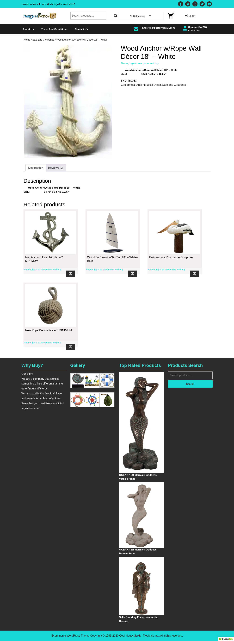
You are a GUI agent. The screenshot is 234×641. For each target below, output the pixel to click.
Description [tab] (35, 167)
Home (26, 39)
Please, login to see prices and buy (140, 63)
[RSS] (195, 4)
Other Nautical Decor (148, 84)
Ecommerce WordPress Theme (70, 635)
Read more (70, 274)
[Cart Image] (170, 15)
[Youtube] (209, 4)
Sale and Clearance (43, 39)
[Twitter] (202, 4)
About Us (28, 29)
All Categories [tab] (137, 16)
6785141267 (194, 30)
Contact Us (81, 29)
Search (116, 16)
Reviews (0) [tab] (55, 167)
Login (191, 15)
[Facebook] (180, 4)
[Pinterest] (187, 4)
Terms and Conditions (54, 29)
